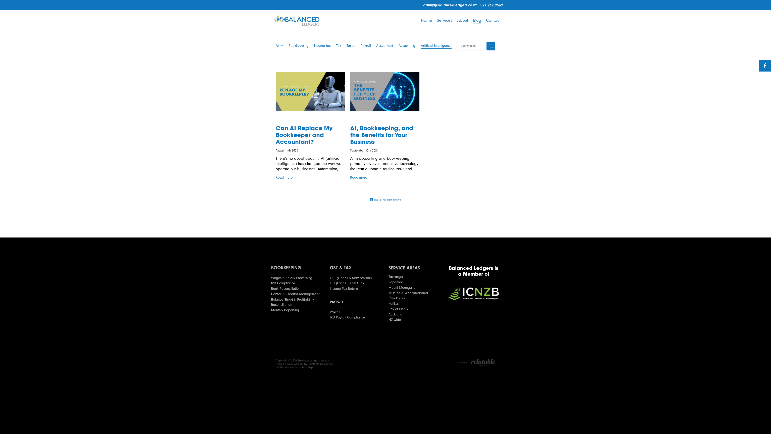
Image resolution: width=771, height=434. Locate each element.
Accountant (384, 46)
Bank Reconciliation (286, 289)
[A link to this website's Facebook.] (765, 66)
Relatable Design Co (320, 364)
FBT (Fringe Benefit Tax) (347, 283)
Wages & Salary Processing (291, 278)
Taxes (351, 46)
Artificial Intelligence (436, 46)
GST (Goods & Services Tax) (351, 278)
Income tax (322, 46)
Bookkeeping (298, 46)
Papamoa (396, 282)
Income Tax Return (344, 289)
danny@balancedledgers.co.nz (450, 5)
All (278, 46)
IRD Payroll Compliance (347, 317)
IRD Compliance (283, 283)
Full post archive (392, 199)
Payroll (366, 46)
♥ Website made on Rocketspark (297, 367)
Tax (338, 46)
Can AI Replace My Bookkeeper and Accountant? (304, 134)
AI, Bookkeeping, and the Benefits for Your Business (381, 134)
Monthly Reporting (285, 310)
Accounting (407, 46)
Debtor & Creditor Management (295, 294)
